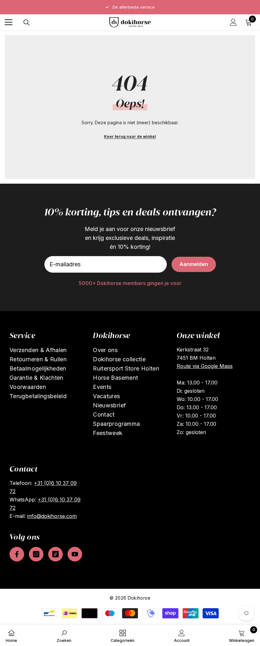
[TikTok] (55, 554)
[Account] (233, 22)
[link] (64, 635)
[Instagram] (36, 554)
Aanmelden (193, 264)
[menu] (8, 22)
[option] (130, 7)
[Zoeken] (26, 22)
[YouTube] (75, 554)
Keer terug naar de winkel (130, 136)
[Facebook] (17, 554)
